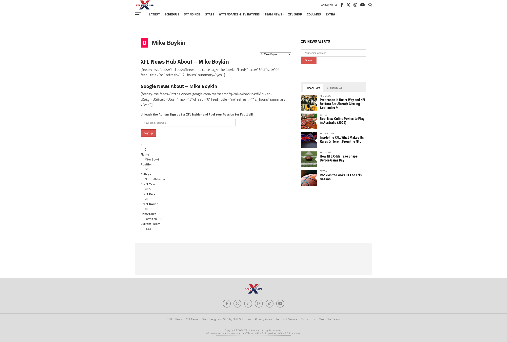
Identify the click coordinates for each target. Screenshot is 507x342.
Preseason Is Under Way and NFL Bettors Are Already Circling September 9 (343, 104)
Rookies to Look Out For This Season (341, 177)
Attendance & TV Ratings (239, 14)
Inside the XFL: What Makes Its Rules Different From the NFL (342, 139)
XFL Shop (295, 14)
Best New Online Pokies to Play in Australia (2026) (342, 121)
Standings (192, 14)
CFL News (192, 319)
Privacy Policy (263, 319)
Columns (314, 14)
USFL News (175, 319)
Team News (273, 14)
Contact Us (308, 319)
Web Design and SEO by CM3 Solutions (226, 319)
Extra (330, 14)
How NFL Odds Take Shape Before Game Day (338, 158)
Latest (154, 14)
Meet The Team (329, 319)
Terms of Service (286, 319)
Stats (209, 14)
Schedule (172, 14)
